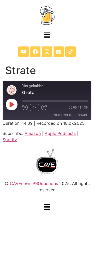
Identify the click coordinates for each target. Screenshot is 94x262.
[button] (47, 35)
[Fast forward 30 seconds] (45, 107)
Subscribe (63, 115)
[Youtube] (23, 51)
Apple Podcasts (60, 133)
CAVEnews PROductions (34, 183)
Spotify (10, 139)
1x (34, 107)
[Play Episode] (11, 104)
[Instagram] (47, 51)
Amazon (33, 133)
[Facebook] (35, 51)
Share (83, 115)
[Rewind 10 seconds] (25, 107)
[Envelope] (59, 51)
